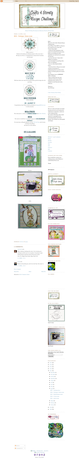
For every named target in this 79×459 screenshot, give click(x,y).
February (53, 402)
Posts (18, 445)
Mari (49, 144)
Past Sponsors (36, 30)
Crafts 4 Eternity (42, 113)
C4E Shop (30, 30)
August (52, 380)
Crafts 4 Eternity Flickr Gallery (54, 92)
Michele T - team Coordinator (54, 137)
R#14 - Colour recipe (54, 396)
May (52, 386)
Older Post (43, 271)
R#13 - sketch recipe (54, 398)
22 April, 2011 (22, 258)
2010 (51, 407)
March (52, 400)
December (53, 372)
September (53, 378)
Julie (49, 145)
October (52, 376)
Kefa (49, 149)
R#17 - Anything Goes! (55, 390)
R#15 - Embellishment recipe (56, 394)
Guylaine (50, 142)
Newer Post (16, 271)
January (52, 404)
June (52, 384)
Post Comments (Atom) (24, 274)
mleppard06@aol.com (40, 105)
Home (26, 30)
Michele (49, 140)
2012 (51, 368)
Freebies (46, 30)
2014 (51, 364)
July (52, 382)
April (52, 388)
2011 (51, 370)
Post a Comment (17, 269)
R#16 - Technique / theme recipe (57, 392)
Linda (19, 261)
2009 (51, 409)
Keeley (49, 138)
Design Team (51, 30)
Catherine (50, 151)
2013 (51, 366)
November (53, 374)
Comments (19, 448)
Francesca (50, 147)
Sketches (42, 30)
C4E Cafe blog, (36, 122)
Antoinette (20, 249)
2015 (51, 362)
